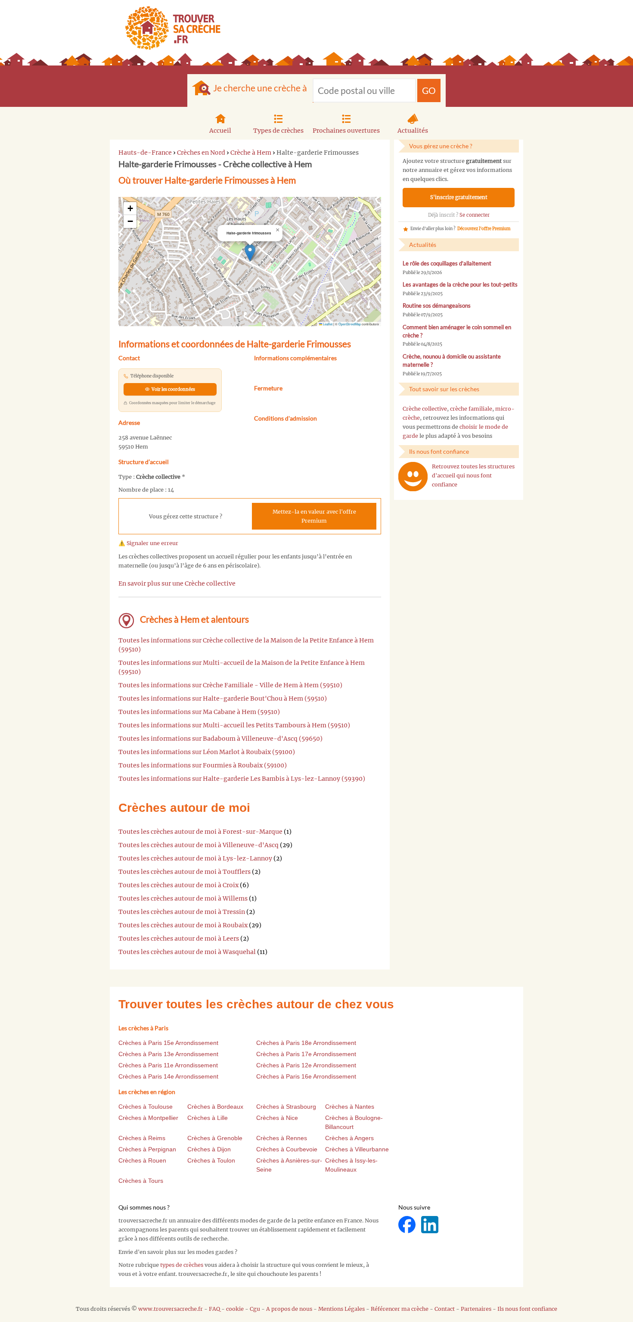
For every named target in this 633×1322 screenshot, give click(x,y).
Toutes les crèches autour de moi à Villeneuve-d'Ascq (198, 845)
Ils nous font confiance (527, 1309)
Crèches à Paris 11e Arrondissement (168, 1065)
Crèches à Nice (277, 1117)
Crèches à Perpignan (147, 1149)
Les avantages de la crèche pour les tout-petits (460, 284)
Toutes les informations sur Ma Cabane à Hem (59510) (199, 712)
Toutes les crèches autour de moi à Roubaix (183, 925)
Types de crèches (278, 130)
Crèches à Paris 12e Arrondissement (306, 1065)
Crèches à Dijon (209, 1149)
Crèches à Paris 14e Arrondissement (168, 1076)
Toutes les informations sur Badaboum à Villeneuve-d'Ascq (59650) (220, 738)
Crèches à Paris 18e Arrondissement (306, 1042)
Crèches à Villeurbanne (357, 1149)
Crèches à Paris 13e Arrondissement (168, 1054)
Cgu (255, 1309)
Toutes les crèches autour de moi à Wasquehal (187, 952)
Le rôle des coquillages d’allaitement (447, 263)
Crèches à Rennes (281, 1138)
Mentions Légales (341, 1309)
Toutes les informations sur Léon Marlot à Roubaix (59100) (206, 752)
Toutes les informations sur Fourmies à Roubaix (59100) (202, 765)
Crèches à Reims (141, 1138)
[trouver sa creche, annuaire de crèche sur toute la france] (169, 27)
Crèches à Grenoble (214, 1138)
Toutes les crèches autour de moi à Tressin (181, 912)
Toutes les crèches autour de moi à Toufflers (184, 872)
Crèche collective (425, 408)
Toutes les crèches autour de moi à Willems (183, 898)
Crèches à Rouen (142, 1160)
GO (429, 90)
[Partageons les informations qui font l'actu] (407, 1224)
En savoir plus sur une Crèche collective (177, 583)
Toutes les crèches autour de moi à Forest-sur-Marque (200, 832)
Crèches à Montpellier (148, 1117)
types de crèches (181, 1265)
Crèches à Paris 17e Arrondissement (306, 1054)
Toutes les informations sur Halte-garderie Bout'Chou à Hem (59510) (222, 698)
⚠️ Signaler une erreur (148, 543)
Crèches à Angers (349, 1138)
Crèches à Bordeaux (215, 1106)
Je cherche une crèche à (260, 87)
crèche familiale (471, 408)
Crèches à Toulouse (145, 1106)
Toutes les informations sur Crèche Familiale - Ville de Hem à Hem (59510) (230, 685)
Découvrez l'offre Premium (483, 228)
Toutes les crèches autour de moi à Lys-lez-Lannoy (195, 858)
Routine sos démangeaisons (437, 305)
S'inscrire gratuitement (458, 197)
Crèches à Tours (140, 1180)
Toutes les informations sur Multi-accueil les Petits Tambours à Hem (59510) (234, 725)
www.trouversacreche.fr (170, 1309)
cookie (235, 1309)
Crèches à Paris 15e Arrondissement (168, 1042)
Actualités (412, 130)
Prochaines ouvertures (346, 130)
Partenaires (476, 1309)
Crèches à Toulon (211, 1160)
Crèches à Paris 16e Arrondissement (306, 1076)
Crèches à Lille (207, 1117)
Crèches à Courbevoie (286, 1149)
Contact (444, 1309)
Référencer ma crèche (399, 1309)
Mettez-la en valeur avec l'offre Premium (314, 516)
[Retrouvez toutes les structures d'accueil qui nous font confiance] (413, 476)
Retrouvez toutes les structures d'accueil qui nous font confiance (473, 475)
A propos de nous (289, 1309)
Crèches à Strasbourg (286, 1106)
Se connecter (474, 215)
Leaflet (327, 323)
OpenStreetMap (349, 323)
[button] (250, 253)
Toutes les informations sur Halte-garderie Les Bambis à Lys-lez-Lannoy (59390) (241, 779)
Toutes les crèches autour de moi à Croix (178, 885)
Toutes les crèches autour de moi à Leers (178, 938)
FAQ (214, 1309)
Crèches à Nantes (349, 1106)
